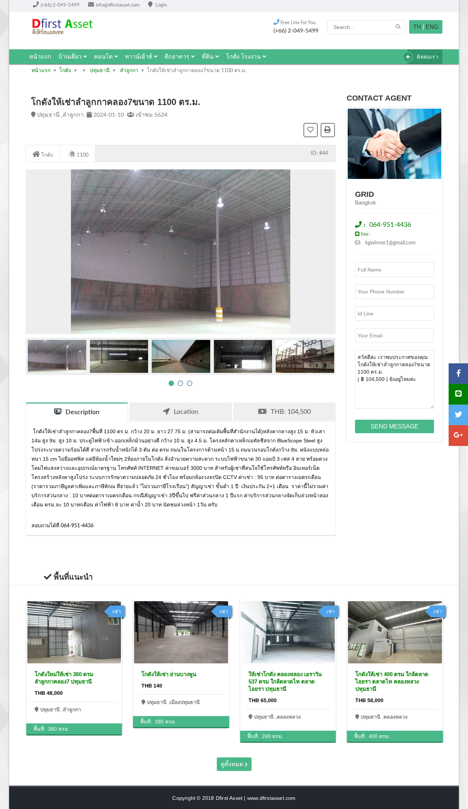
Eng (432, 27)
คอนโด (103, 56)
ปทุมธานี (99, 70)
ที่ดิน (208, 56)
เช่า (116, 611)
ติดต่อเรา (426, 57)
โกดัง (65, 70)
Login (160, 5)
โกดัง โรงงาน (243, 56)
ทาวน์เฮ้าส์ (138, 56)
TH (417, 27)
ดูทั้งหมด (233, 764)
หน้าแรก (40, 56)
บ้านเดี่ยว (70, 56)
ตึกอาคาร (177, 56)
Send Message (394, 426)
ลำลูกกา (128, 70)
